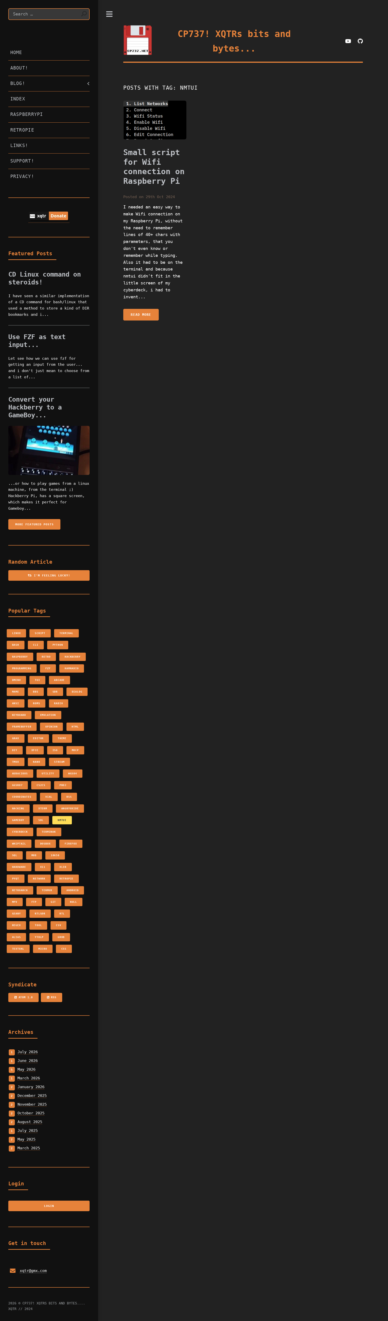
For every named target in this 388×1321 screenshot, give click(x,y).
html (75, 726)
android (72, 890)
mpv (14, 902)
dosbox (45, 843)
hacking (18, 808)
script (40, 633)
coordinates (21, 796)
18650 (55, 855)
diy (14, 750)
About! (19, 68)
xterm (42, 808)
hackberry (72, 656)
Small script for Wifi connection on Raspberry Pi (154, 167)
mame (15, 691)
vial (48, 796)
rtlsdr (40, 913)
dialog (77, 691)
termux (47, 890)
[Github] (360, 41)
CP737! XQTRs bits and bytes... (234, 41)
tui (37, 680)
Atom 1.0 (25, 997)
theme (62, 738)
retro (46, 656)
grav (15, 738)
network (39, 878)
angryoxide (70, 808)
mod (34, 855)
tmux (15, 761)
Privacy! (22, 176)
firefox (71, 843)
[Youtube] (348, 41)
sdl (41, 820)
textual (18, 948)
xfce (34, 750)
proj (63, 785)
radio (58, 703)
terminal (66, 633)
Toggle (109, 14)
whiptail (19, 843)
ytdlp (39, 937)
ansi (15, 703)
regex (16, 925)
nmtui (62, 820)
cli (35, 644)
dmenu (16, 680)
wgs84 (72, 773)
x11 (42, 867)
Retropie (22, 130)
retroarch (20, 890)
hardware (19, 867)
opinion (51, 726)
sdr (55, 691)
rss (69, 796)
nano (36, 761)
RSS (52, 997)
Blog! (17, 83)
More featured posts (34, 524)
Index (17, 99)
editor (38, 738)
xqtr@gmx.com (33, 1270)
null (73, 902)
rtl (62, 913)
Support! (22, 161)
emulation (48, 715)
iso (55, 750)
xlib (63, 867)
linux (16, 633)
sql (14, 855)
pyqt (15, 878)
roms (36, 703)
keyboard (19, 715)
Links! (19, 145)
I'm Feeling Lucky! (51, 575)
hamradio (72, 668)
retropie (66, 878)
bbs (35, 691)
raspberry (20, 656)
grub (61, 937)
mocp (75, 750)
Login (49, 1206)
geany (16, 913)
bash (15, 644)
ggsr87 (17, 785)
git (53, 902)
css (63, 948)
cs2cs (41, 785)
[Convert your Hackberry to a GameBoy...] (49, 450)
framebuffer (21, 726)
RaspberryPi (26, 114)
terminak (49, 831)
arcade (59, 680)
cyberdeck (20, 831)
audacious (20, 773)
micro (42, 948)
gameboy (18, 820)
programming (21, 668)
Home (16, 52)
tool (38, 925)
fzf (48, 668)
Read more (141, 315)
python (58, 644)
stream (59, 761)
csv (58, 925)
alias (16, 937)
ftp (34, 902)
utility (48, 773)
